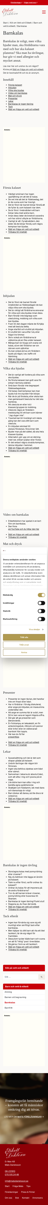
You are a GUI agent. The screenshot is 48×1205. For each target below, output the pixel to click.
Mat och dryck (15, 96)
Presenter (13, 98)
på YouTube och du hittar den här (23, 529)
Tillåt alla (24, 637)
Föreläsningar (16, 2)
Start (5, 23)
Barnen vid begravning (15, 997)
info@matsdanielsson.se (16, 1181)
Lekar (10, 101)
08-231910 (10, 1171)
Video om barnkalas (17, 93)
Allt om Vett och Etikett (20, 23)
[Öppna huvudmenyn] (31, 12)
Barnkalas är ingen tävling (20, 104)
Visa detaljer (34, 629)
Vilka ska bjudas (16, 90)
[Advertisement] (24, 1041)
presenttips (13, 737)
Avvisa (24, 652)
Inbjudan (12, 87)
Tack (10, 106)
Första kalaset (15, 85)
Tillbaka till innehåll (17, 232)
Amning (8, 992)
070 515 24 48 (12, 1174)
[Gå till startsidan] (9, 12)
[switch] (41, 603)
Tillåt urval (24, 645)
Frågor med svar (30, 2)
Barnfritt (8, 1008)
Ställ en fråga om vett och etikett (27, 69)
